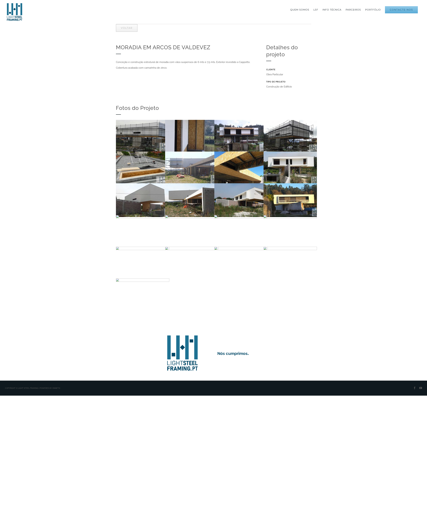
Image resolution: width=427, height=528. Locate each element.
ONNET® (56, 388)
